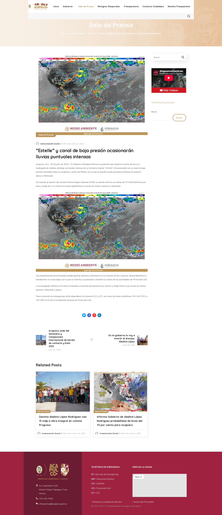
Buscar (154, 112)
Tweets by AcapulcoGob (162, 102)
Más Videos (170, 90)
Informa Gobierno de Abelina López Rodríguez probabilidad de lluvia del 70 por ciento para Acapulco (119, 421)
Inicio (63, 33)
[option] (63, 404)
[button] (188, 16)
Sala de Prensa (76, 33)
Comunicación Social (49, 144)
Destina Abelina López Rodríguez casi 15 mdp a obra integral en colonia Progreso (63, 421)
